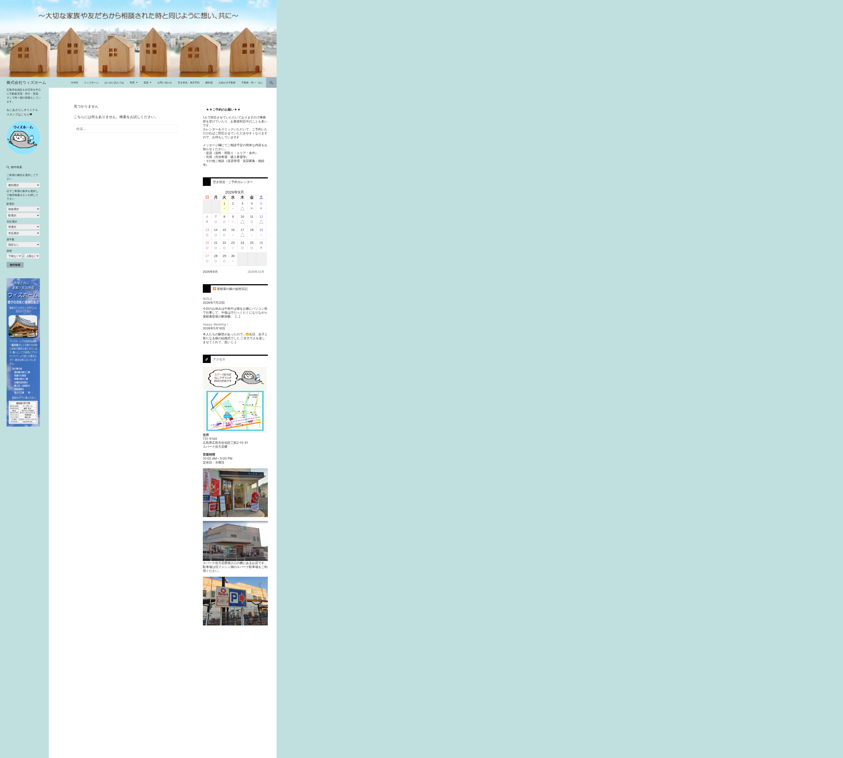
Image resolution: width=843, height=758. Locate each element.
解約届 (209, 82)
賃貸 (146, 82)
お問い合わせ (164, 82)
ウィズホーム (91, 82)
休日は (207, 298)
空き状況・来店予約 (189, 82)
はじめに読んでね (114, 82)
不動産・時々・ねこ (252, 82)
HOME (74, 82)
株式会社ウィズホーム (26, 82)
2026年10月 (256, 271)
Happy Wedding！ (216, 324)
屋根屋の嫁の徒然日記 (232, 289)
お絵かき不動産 (227, 82)
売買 (132, 82)
